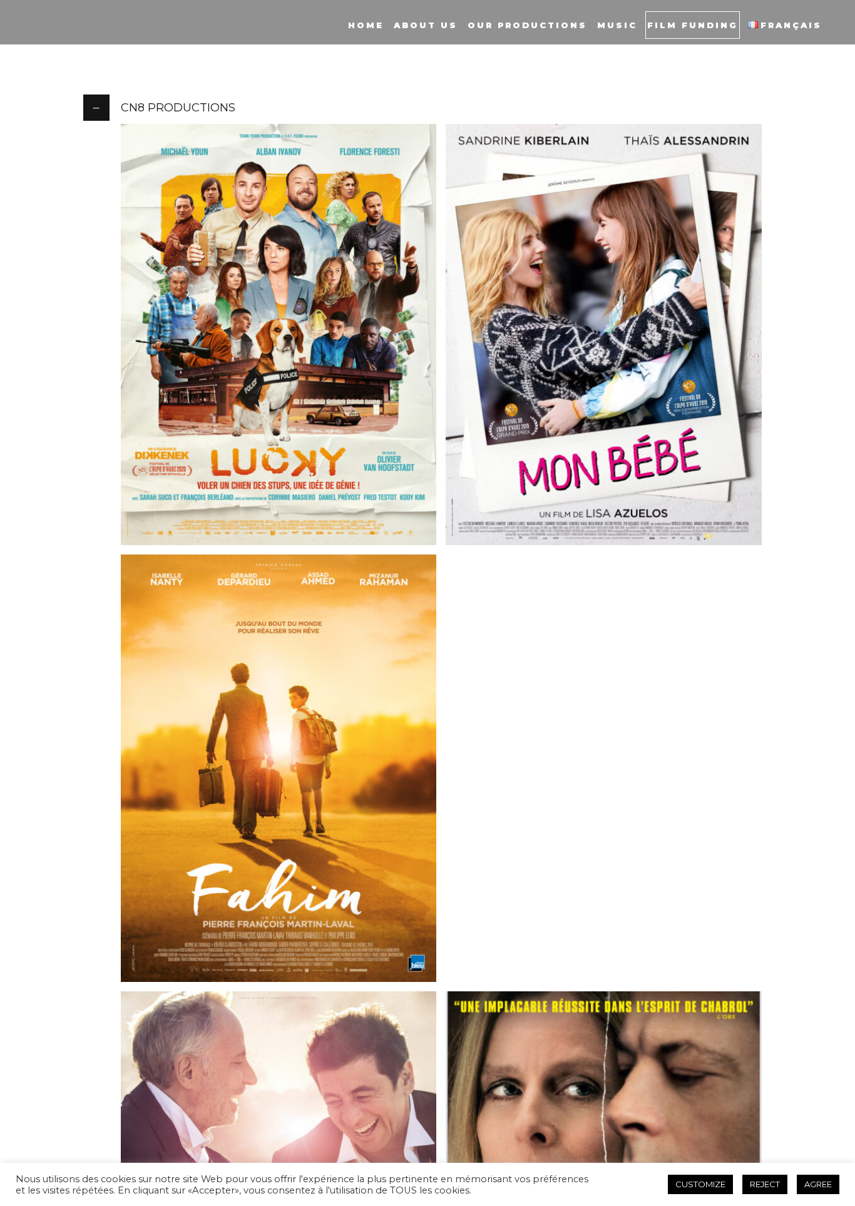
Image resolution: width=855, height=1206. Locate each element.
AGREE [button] (818, 1184)
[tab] (427, 108)
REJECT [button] (765, 1184)
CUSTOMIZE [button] (700, 1184)
